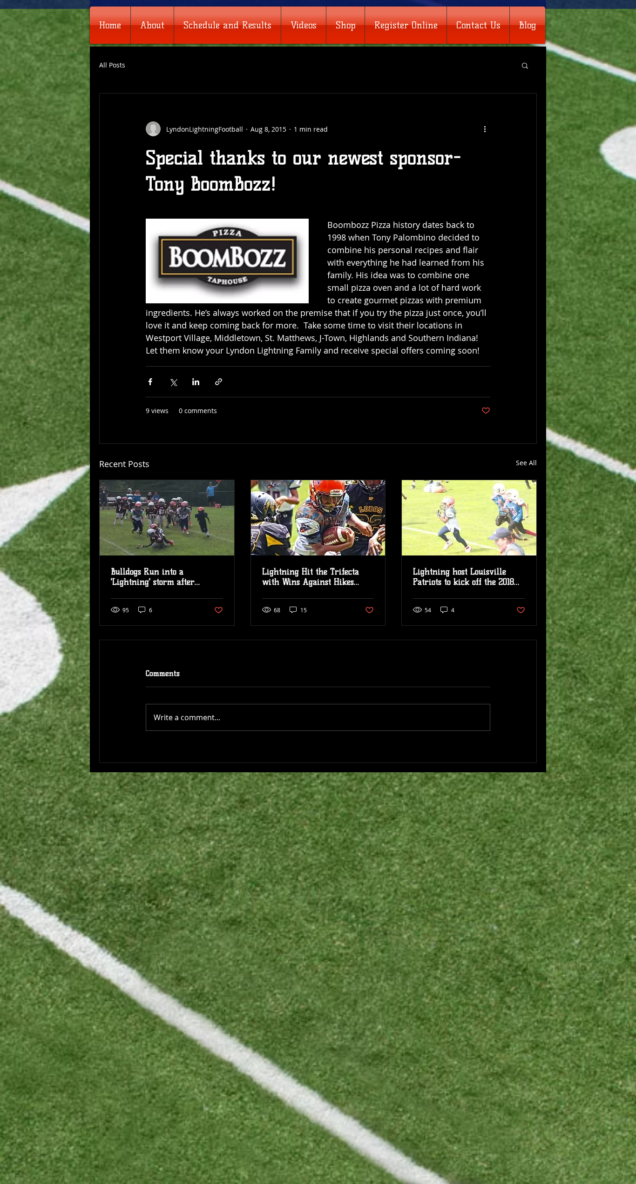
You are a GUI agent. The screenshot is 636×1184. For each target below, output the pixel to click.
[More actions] (484, 128)
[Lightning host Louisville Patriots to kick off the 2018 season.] (469, 517)
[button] (525, 65)
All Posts (112, 64)
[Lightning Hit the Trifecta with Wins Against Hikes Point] (318, 517)
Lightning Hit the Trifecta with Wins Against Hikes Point (310, 577)
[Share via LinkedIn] (195, 381)
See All (526, 462)
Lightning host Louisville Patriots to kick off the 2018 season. (463, 577)
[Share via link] (218, 381)
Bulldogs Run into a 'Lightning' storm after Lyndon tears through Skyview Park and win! (154, 577)
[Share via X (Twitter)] (173, 381)
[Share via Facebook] (150, 381)
